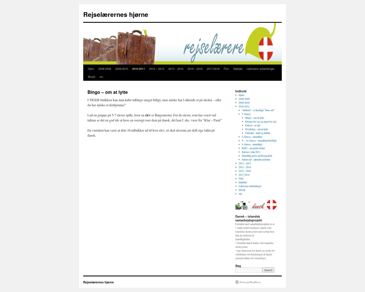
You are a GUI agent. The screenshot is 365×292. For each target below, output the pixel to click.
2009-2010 (121, 69)
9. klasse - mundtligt (252, 144)
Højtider (237, 69)
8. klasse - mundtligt (252, 136)
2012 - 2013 (245, 163)
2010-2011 (138, 69)
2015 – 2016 (195, 69)
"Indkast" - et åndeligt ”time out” (258, 110)
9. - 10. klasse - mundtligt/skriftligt (259, 140)
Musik (91, 77)
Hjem (91, 69)
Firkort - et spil (252, 125)
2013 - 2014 (245, 167)
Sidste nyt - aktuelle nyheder (256, 159)
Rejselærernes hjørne (115, 14)
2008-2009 (104, 69)
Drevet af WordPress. (250, 282)
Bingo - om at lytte (254, 117)
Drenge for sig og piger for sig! (261, 121)
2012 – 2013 (156, 69)
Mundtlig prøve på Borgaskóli (257, 155)
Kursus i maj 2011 (251, 151)
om (101, 77)
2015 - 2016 (245, 170)
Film (226, 69)
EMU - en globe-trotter (253, 148)
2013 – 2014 (175, 69)
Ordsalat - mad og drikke (257, 133)
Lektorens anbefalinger (260, 69)
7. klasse (246, 114)
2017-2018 (213, 69)
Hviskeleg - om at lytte (256, 129)
